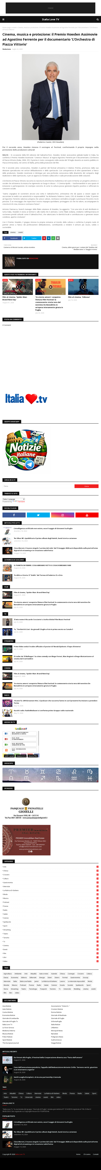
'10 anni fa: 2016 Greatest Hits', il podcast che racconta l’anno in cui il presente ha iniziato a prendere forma (55, 702)
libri (50, 957)
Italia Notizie (55, 1024)
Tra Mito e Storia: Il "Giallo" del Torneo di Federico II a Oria (38, 575)
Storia (6, 989)
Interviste (50, 886)
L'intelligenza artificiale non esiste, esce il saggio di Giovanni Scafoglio (43, 528)
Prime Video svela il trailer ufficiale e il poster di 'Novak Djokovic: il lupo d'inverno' (47, 646)
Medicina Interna (8, 1031)
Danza (6, 977)
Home (78, 1154)
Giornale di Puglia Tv (10, 1021)
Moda (50, 894)
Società (70, 985)
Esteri (50, 977)
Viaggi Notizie (56, 1043)
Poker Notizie (7, 1037)
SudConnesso (56, 1040)
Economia (14, 977)
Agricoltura (8, 974)
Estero (57, 977)
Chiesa (50, 871)
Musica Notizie (7, 1034)
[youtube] (87, 515)
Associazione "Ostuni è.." (60, 1006)
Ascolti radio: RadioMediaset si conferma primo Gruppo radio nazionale (43, 710)
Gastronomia (50, 882)
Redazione (7, 49)
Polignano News (57, 1037)
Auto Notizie (6, 1009)
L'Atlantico (54, 1027)
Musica (50, 898)
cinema (12, 232)
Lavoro (62, 981)
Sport (50, 926)
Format (64, 977)
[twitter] (38, 515)
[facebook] (14, 515)
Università (67, 989)
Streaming (50, 930)
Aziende (54, 974)
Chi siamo (87, 1154)
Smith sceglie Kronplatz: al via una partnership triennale (37, 1077)
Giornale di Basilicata (58, 1015)
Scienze (50, 918)
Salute (50, 914)
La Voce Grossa (8, 1027)
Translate (21, 501)
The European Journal (10, 1043)
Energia (42, 977)
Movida (6, 985)
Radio (50, 910)
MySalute (54, 1034)
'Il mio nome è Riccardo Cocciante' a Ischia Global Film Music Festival (42, 619)
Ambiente (18, 974)
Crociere (50, 875)
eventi (14, 27)
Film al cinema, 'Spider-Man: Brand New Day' (14, 298)
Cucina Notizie (7, 1012)
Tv (50, 942)
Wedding (77, 989)
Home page (6, 27)
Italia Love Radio (26, 981)
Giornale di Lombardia (10, 1018)
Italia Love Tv (7, 1024)
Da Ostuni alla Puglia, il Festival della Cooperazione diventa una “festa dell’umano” (48, 1057)
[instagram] (62, 515)
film (50, 953)
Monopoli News (57, 1031)
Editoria (24, 977)
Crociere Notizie (57, 1009)
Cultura (50, 879)
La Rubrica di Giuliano (50, 890)
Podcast (50, 902)
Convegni (71, 974)
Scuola (62, 985)
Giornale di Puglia (57, 1018)
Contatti (96, 1154)
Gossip (85, 977)
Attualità (33, 974)
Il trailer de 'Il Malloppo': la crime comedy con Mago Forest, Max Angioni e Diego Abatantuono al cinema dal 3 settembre (54, 657)
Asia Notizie (6, 1006)
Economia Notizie (8, 1015)
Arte (50, 867)
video (50, 961)
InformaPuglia (56, 1021)
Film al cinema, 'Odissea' (79, 297)
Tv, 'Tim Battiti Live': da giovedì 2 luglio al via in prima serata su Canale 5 (43, 629)
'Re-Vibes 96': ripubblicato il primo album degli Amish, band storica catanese (45, 538)
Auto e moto (43, 974)
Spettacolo (50, 922)
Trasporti (43, 989)
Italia (15, 981)
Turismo (50, 938)
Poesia (50, 906)
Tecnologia (33, 989)
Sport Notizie (7, 1040)
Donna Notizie (56, 1012)
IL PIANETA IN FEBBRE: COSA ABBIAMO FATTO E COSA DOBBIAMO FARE (42, 565)
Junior (37, 981)
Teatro (50, 934)
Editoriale (33, 977)
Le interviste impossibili (76, 981)
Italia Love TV (50, 19)
